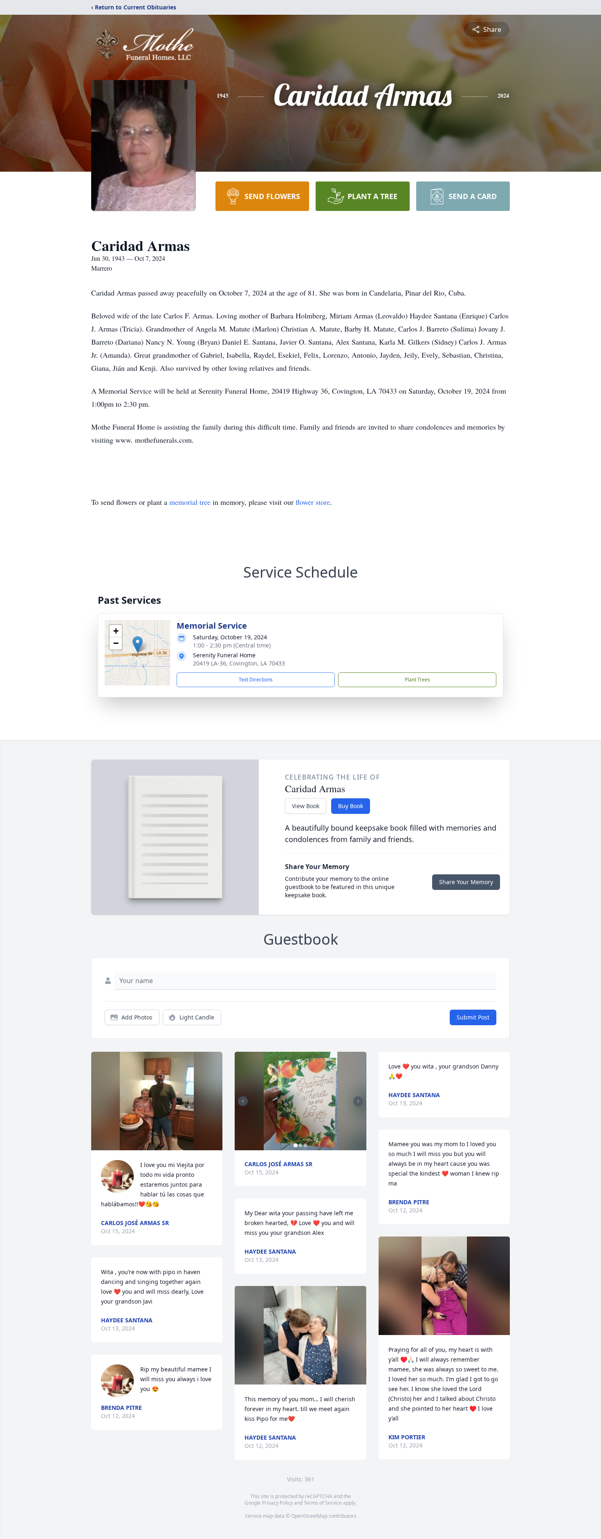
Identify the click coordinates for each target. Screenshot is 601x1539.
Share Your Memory (466, 882)
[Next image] (358, 1101)
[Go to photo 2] (300, 1145)
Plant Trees (417, 679)
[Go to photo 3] (305, 1145)
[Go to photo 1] (296, 1145)
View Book (305, 806)
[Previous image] (243, 1101)
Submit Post (473, 1017)
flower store (313, 502)
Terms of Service (323, 1502)
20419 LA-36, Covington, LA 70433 (239, 663)
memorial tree (190, 502)
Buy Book (350, 806)
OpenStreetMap (309, 1515)
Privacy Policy (277, 1502)
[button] (137, 644)
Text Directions (256, 679)
